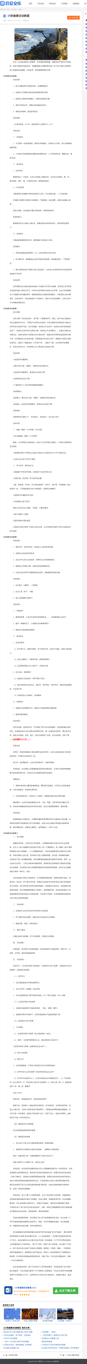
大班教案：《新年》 (49, 1332)
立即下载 (75, 17)
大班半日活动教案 (10, 1338)
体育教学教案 (13, 1355)
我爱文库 (40, 1361)
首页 (30, 3)
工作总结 (40, 3)
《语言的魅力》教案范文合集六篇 (54, 1335)
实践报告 (76, 3)
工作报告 (64, 3)
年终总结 (52, 3)
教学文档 (14, 9)
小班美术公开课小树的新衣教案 (54, 1345)
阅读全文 (26, 20)
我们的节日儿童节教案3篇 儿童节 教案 (18, 1332)
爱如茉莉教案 (47, 1341)
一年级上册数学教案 (72, 1355)
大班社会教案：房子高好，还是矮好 (17, 1335)
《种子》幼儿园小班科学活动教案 (16, 1341)
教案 (20, 9)
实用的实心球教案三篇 (50, 1338)
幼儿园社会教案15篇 (11, 1348)
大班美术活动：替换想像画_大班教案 (18, 1345)
